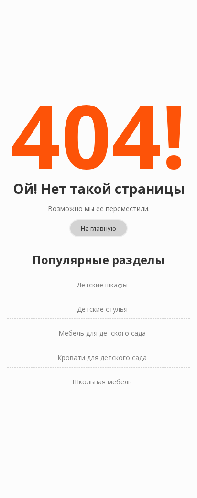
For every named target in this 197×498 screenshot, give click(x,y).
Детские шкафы (102, 284)
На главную (98, 228)
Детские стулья (102, 309)
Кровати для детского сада (102, 357)
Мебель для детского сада (102, 333)
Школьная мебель (102, 381)
